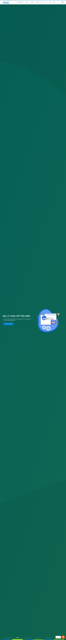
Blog (50, 2)
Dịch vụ (45, 2)
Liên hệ (53, 2)
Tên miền (32, 2)
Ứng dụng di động (39, 2)
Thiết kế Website (20, 2)
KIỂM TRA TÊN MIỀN (8, 323)
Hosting (26, 2)
